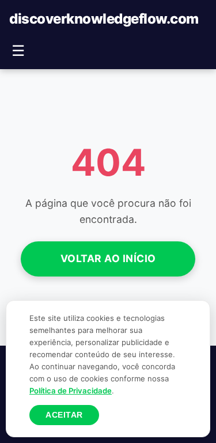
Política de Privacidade (70, 390)
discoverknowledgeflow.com (104, 18)
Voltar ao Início (108, 258)
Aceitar (64, 415)
